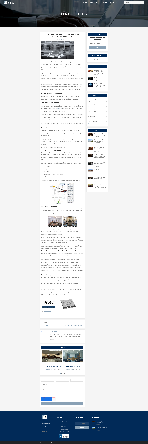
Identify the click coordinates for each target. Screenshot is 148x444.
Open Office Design (91, 104)
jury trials (52, 115)
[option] (51, 361)
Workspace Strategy (92, 118)
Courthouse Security (92, 111)
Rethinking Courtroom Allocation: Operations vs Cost (99, 149)
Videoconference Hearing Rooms (54, 264)
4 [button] (64, 373)
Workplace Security (91, 116)
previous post (45, 322)
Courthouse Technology (92, 121)
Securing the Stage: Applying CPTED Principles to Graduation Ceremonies (100, 186)
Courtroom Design (47, 311)
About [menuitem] (78, 2)
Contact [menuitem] (112, 2)
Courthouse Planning (92, 99)
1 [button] (60, 373)
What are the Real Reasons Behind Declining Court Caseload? (100, 164)
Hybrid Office (90, 114)
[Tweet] (72, 315)
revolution (50, 105)
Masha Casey (70, 369)
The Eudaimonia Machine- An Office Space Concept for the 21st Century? (100, 85)
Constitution (59, 108)
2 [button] (61, 373)
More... (89, 123)
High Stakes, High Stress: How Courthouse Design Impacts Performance (99, 156)
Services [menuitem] (84, 2)
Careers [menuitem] (105, 2)
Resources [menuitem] (98, 2)
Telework (89, 101)
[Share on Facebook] (71, 315)
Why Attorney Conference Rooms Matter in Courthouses (100, 179)
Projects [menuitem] (91, 2)
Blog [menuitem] (117, 2)
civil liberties (64, 115)
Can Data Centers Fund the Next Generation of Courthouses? (100, 141)
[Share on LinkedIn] (74, 315)
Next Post (80, 322)
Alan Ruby (60, 39)
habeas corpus (47, 115)
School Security (91, 106)
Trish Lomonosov (49, 369)
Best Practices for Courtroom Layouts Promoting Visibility (98, 72)
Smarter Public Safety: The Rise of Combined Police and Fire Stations (100, 171)
